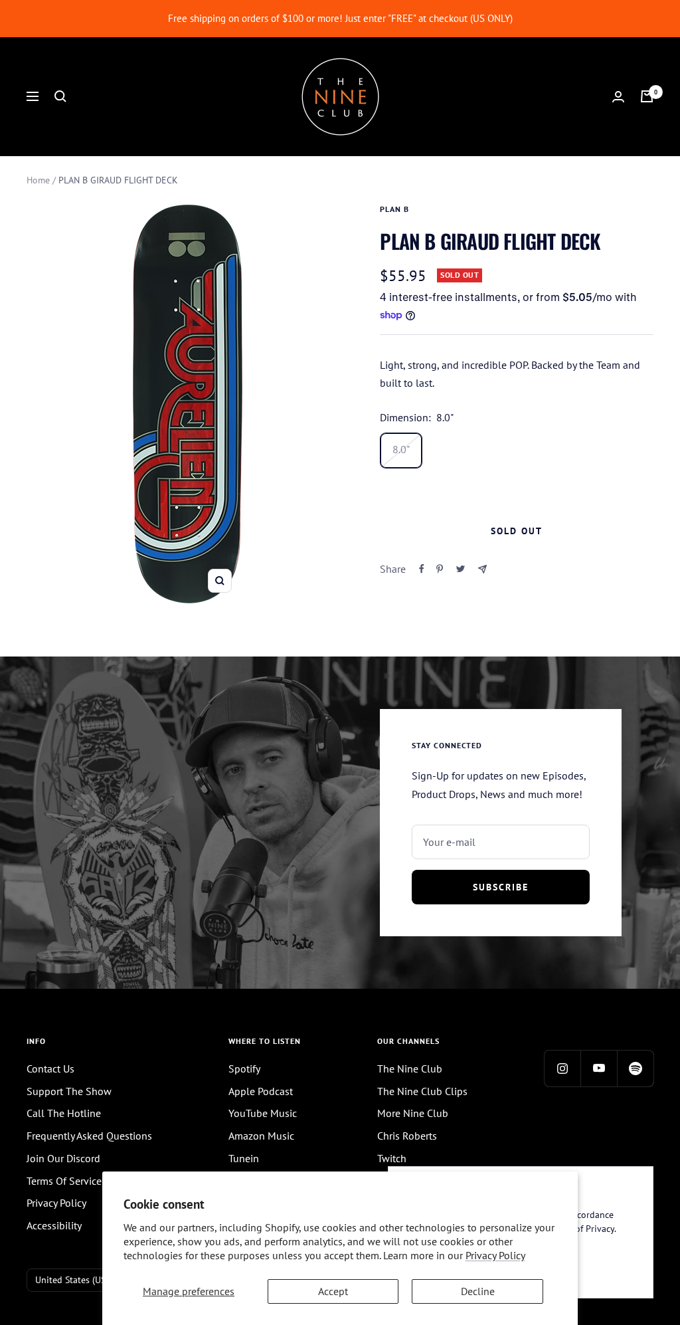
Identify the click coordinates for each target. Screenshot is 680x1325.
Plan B (394, 209)
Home (38, 180)
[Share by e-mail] (482, 569)
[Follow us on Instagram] (562, 1068)
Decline (478, 1291)
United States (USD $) (78, 1280)
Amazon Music (261, 1135)
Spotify (244, 1068)
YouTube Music (262, 1113)
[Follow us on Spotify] (635, 1068)
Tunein (243, 1158)
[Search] (60, 96)
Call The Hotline (64, 1113)
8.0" (401, 449)
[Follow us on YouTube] (598, 1068)
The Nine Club (409, 1068)
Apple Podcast (260, 1091)
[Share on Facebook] (421, 568)
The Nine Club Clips (422, 1091)
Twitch (391, 1158)
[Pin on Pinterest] (439, 568)
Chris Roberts (407, 1135)
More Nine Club (412, 1113)
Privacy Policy (495, 1255)
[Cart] (646, 96)
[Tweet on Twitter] (460, 568)
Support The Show (69, 1091)
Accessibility (54, 1225)
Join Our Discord (63, 1158)
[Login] (618, 96)
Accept (333, 1291)
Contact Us (50, 1068)
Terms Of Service (64, 1180)
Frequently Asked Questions (89, 1135)
